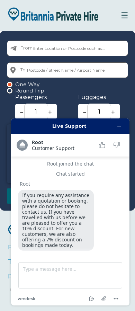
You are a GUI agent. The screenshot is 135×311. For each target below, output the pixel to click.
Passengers (31, 97)
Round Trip (29, 91)
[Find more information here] (70, 212)
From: (27, 48)
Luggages (92, 97)
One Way (27, 84)
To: (23, 69)
